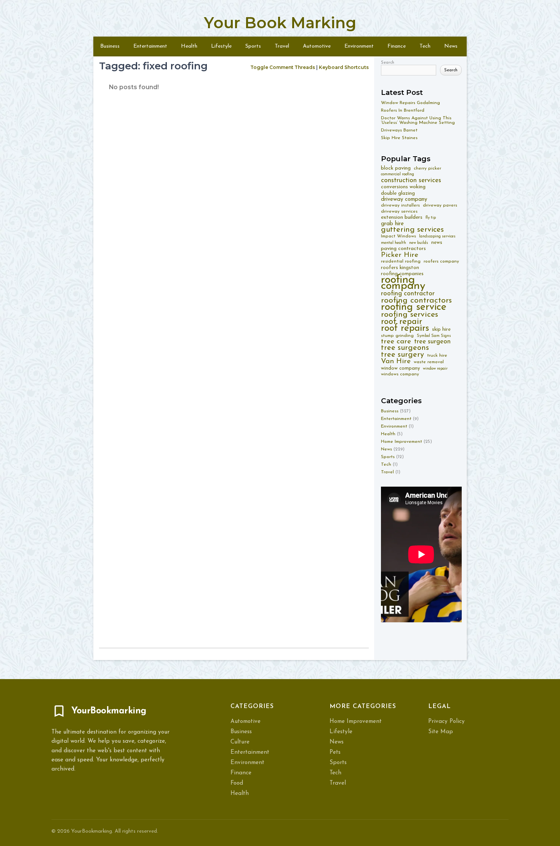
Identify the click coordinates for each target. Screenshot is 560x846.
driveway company (404, 199)
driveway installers (400, 205)
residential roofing (401, 261)
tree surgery (402, 355)
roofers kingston (400, 267)
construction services (411, 180)
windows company (400, 374)
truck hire (437, 355)
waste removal (429, 362)
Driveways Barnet (399, 130)
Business (110, 46)
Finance (396, 46)
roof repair (401, 322)
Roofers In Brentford (402, 110)
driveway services (399, 211)
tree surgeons (405, 348)
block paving (396, 168)
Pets (335, 752)
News (451, 46)
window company (400, 368)
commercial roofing (397, 174)
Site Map (440, 732)
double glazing (398, 193)
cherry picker (427, 168)
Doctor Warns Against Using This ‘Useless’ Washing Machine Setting (418, 120)
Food (236, 783)
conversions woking (403, 187)
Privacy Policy (446, 721)
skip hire (441, 329)
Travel (282, 46)
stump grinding (397, 335)
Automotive (317, 46)
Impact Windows (398, 236)
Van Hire (396, 361)
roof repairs (405, 329)
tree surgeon (432, 341)
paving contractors (403, 249)
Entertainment (150, 46)
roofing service (413, 307)
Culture (240, 742)
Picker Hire (399, 255)
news (436, 242)
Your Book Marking (280, 22)
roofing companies (402, 273)
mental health (393, 243)
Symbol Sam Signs (434, 336)
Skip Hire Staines (399, 138)
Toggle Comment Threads (282, 67)
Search (387, 63)
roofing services (409, 314)
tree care (396, 341)
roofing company (403, 283)
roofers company (441, 261)
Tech (424, 46)
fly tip (431, 218)
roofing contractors (416, 300)
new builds (418, 243)
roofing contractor (408, 293)
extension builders (401, 217)
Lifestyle (221, 46)
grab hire (392, 224)
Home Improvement (401, 441)
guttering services (412, 230)
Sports (253, 46)
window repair (435, 369)
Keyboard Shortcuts (344, 67)
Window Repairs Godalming (410, 103)
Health (189, 46)
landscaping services (437, 236)
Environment (359, 46)
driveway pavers (440, 205)
